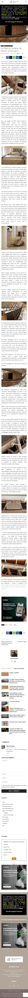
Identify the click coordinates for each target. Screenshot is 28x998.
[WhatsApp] (14, 57)
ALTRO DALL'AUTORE (18, 668)
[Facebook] (7, 57)
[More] (23, 57)
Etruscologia (5, 817)
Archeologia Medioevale (7, 808)
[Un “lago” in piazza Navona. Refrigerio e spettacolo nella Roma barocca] (5, 680)
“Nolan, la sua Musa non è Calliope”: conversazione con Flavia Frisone (17, 710)
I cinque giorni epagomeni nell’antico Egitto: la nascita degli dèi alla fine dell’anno (16, 688)
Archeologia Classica (7, 806)
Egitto (15, 624)
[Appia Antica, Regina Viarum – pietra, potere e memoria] (5, 716)
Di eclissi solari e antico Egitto (17, 722)
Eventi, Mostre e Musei (7, 804)
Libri (3, 825)
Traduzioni (4, 823)
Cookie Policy (10, 991)
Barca (6, 624)
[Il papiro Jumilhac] (5, 674)
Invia (14, 858)
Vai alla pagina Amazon (14, 22)
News (3, 802)
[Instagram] (14, 985)
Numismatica (5, 821)
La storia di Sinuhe (14, 701)
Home (2, 43)
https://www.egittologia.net (14, 976)
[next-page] (5, 737)
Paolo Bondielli (5, 53)
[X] (10, 57)
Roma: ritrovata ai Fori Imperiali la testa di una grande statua (6, 643)
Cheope (10, 624)
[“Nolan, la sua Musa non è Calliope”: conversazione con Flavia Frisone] (5, 709)
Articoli (6, 43)
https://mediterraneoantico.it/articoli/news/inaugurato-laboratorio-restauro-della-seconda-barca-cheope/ (13, 586)
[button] (2, 2)
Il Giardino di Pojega (22, 641)
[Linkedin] (17, 57)
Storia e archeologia (8, 815)
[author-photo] (14, 653)
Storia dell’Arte (5, 819)
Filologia (6, 812)
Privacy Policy (17, 991)
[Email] (20, 57)
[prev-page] (2, 737)
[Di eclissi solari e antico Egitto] (5, 723)
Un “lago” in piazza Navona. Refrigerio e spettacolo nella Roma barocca (17, 681)
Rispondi (8, 753)
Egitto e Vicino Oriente (8, 45)
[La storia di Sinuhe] (5, 706)
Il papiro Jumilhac (14, 672)
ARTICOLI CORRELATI (6, 668)
